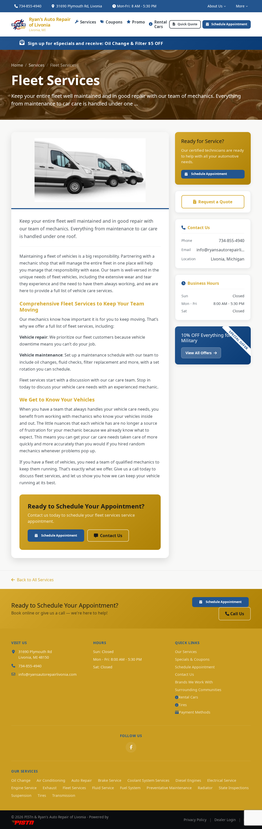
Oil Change (20, 780)
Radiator (205, 787)
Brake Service (109, 780)
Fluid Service (103, 787)
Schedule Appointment (229, 24)
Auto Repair (81, 780)
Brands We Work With (194, 682)
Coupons (114, 22)
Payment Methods (194, 712)
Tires (182, 704)
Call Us (237, 614)
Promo (138, 22)
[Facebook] (131, 747)
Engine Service (24, 787)
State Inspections (234, 787)
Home (17, 65)
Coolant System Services (148, 780)
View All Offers (199, 352)
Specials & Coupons (192, 659)
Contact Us (111, 535)
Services (88, 22)
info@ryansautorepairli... (220, 250)
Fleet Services (74, 787)
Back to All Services (35, 580)
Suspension (21, 795)
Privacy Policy (195, 819)
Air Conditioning (51, 780)
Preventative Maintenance (169, 787)
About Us (215, 6)
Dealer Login (225, 819)
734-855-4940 (30, 6)
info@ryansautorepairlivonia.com (47, 674)
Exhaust (50, 787)
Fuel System (130, 787)
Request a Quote (215, 202)
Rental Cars (160, 24)
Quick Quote (187, 24)
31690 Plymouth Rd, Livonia (78, 6)
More (240, 6)
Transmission (63, 795)
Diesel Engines (188, 780)
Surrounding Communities (198, 689)
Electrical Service (221, 780)
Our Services (186, 651)
